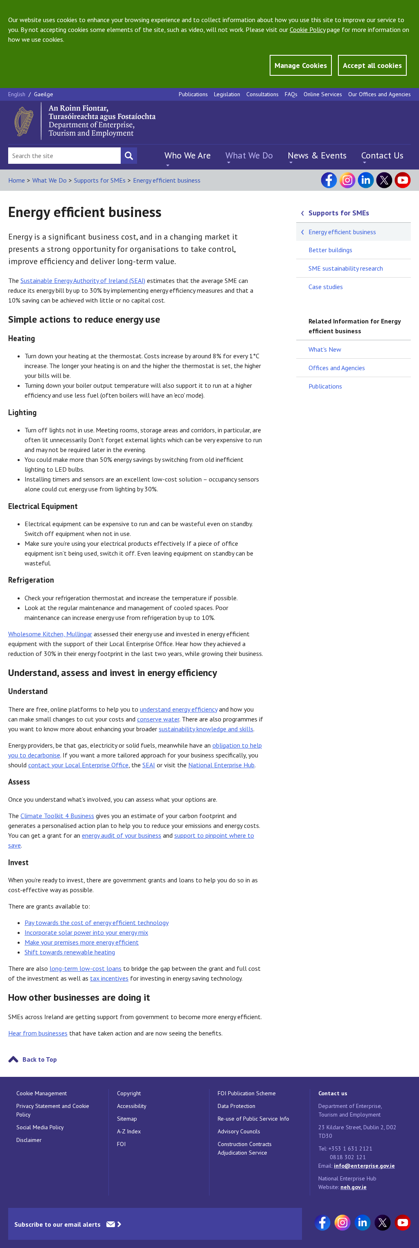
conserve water (158, 719)
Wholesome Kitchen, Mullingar (50, 634)
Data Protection (236, 1106)
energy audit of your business (121, 835)
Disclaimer (29, 1140)
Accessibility (131, 1106)
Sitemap (127, 1118)
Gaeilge (43, 94)
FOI (121, 1144)
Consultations (262, 94)
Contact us (332, 1093)
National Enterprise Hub (221, 765)
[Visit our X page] (384, 180)
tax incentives (109, 978)
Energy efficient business (166, 180)
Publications (193, 94)
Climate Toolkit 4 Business (57, 816)
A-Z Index (129, 1131)
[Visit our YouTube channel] (402, 180)
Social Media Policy (40, 1127)
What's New (325, 349)
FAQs (291, 94)
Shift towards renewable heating (70, 952)
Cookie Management (41, 1093)
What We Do (249, 155)
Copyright (129, 1093)
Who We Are (187, 155)
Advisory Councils (239, 1131)
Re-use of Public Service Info (253, 1118)
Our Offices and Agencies (379, 94)
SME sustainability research (346, 268)
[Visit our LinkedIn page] (366, 180)
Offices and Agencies (337, 368)
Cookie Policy (307, 29)
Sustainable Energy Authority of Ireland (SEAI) (82, 280)
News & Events (317, 155)
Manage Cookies (301, 65)
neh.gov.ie (353, 1187)
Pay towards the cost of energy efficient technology (97, 922)
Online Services (323, 94)
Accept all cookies (372, 65)
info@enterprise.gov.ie (364, 1165)
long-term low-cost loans (86, 968)
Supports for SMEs (100, 180)
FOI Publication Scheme (247, 1093)
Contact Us (382, 155)
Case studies (326, 287)
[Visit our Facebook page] (329, 180)
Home (16, 180)
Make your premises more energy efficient (82, 942)
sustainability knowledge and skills (206, 729)
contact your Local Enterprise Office (78, 765)
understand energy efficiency (178, 709)
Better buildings (330, 250)
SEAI (148, 765)
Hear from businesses (38, 1033)
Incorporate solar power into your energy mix (86, 932)
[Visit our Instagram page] (347, 180)
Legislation (227, 94)
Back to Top (40, 1059)
